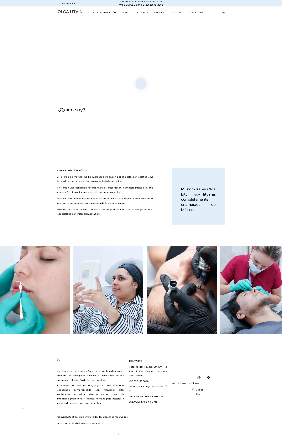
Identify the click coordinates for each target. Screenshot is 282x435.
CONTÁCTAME (195, 12)
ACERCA (126, 12)
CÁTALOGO (176, 12)
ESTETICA (159, 12)
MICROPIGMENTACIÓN (104, 12)
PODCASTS (142, 12)
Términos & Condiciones (185, 383)
